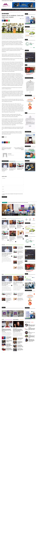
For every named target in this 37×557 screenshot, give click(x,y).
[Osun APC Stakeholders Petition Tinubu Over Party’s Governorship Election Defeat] (5, 233)
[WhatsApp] (9, 20)
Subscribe (33, 218)
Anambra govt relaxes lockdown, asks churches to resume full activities (6, 148)
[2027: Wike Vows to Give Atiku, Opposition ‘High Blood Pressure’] (12, 165)
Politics (4, 13)
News (5, 12)
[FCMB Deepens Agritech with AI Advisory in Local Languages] (15, 313)
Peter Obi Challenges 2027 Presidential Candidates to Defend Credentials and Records (12, 239)
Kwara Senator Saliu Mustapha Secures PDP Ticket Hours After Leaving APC (7, 254)
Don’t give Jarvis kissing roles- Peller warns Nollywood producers (20, 342)
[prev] (32, 202)
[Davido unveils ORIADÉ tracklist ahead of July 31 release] (4, 341)
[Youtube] (34, 0)
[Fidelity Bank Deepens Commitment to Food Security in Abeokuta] (21, 313)
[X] (32, 0)
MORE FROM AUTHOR (12, 161)
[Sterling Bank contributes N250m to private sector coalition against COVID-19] (26, 328)
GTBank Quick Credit (28, 290)
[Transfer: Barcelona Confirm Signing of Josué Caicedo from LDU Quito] (4, 337)
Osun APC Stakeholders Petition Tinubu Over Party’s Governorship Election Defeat (5, 237)
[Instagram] (31, 0)
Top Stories (7, 13)
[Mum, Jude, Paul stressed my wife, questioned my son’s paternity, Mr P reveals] (15, 346)
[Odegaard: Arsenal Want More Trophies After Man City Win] (7, 324)
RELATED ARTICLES (5, 161)
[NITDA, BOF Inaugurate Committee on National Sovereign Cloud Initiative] (10, 210)
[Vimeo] (33, 0)
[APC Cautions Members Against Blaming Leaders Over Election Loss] (20, 165)
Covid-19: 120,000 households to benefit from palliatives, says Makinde (19, 148)
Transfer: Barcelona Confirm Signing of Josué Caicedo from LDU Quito (8, 337)
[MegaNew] (6, 5)
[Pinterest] (7, 20)
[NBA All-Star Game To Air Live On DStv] (26, 332)
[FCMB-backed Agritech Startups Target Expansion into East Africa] (23, 207)
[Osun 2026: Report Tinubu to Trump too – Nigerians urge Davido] (15, 349)
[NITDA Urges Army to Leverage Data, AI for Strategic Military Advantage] (23, 213)
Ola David (4, 18)
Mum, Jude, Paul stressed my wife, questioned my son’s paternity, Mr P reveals (20, 346)
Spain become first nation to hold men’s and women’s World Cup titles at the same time (9, 349)
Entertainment (16, 319)
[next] (34, 202)
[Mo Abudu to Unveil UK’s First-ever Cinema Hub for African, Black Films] (18, 324)
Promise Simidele (4, 285)
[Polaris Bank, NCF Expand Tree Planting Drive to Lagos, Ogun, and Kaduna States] (26, 336)
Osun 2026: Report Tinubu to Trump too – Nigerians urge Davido (20, 349)
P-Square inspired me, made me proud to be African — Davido (20, 338)
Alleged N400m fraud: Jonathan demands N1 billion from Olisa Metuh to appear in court (31, 340)
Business (4, 309)
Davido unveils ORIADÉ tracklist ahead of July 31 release (9, 341)
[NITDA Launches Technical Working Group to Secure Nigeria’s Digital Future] (26, 325)
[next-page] (3, 172)
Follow (30, 218)
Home (2, 12)
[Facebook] (30, 0)
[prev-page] (2, 172)
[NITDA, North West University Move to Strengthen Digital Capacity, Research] (31, 207)
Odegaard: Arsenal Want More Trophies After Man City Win (6, 330)
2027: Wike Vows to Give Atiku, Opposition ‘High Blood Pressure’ (12, 169)
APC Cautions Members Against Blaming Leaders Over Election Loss (20, 168)
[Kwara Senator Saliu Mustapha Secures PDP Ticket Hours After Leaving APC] (5, 165)
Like (26, 218)
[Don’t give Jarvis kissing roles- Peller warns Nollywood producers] (15, 342)
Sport (3, 319)
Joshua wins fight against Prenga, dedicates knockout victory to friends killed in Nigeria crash (9, 345)
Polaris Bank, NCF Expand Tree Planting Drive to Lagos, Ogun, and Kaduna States (31, 337)
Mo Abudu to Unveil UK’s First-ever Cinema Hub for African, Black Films (18, 330)
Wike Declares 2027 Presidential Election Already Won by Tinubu (20, 237)
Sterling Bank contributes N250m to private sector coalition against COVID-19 (31, 329)
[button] (34, 10)
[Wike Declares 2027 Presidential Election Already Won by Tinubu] (20, 233)
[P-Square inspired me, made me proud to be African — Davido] (15, 339)
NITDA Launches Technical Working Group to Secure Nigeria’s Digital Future (31, 325)
